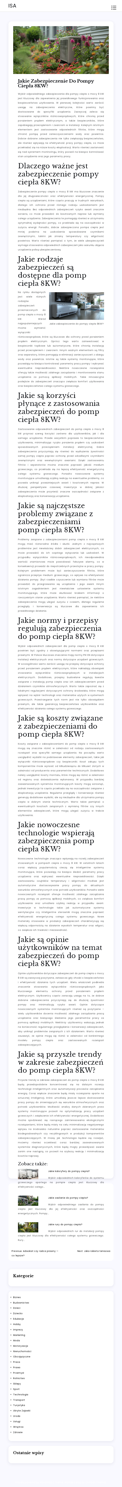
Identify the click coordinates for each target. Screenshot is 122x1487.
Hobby (17, 1324)
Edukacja (18, 1318)
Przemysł (18, 1372)
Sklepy (17, 1383)
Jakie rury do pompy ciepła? (65, 1224)
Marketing (19, 1335)
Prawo (16, 1367)
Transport (19, 1400)
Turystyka (19, 1405)
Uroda (16, 1416)
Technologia (20, 1394)
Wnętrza (18, 1426)
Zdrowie (18, 1432)
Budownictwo (21, 1302)
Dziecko (18, 1313)
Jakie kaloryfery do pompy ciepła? (69, 1171)
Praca (16, 1362)
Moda (16, 1340)
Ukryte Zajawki (21, 1410)
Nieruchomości (22, 1351)
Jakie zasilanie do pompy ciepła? (68, 1197)
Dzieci (16, 1308)
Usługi (16, 1421)
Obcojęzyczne (21, 1356)
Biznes (17, 1297)
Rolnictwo (19, 1378)
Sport (16, 1389)
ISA (12, 5)
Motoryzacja (20, 1346)
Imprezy (18, 1329)
